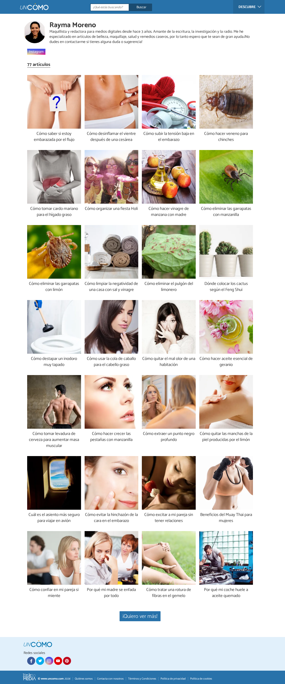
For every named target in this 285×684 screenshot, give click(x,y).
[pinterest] (67, 661)
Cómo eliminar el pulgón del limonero (169, 287)
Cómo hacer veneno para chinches (226, 137)
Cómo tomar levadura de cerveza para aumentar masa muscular (54, 440)
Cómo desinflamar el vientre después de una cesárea (111, 137)
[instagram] (49, 661)
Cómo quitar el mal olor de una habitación (168, 362)
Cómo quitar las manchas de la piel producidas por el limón (226, 437)
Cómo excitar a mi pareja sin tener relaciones (168, 518)
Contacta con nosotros (110, 678)
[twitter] (40, 661)
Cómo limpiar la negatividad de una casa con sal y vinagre (111, 287)
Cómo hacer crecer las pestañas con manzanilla (111, 437)
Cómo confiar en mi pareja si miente (54, 593)
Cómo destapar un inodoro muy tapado (54, 362)
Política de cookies (201, 678)
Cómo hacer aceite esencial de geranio (226, 362)
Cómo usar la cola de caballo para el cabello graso (111, 362)
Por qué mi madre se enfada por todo (111, 593)
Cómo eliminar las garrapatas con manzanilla (226, 212)
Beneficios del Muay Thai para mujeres (226, 518)
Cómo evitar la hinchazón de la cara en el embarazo (111, 518)
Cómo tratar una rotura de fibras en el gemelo (168, 593)
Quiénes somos (84, 678)
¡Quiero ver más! (140, 616)
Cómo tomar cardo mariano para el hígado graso (54, 212)
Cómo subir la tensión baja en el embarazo (168, 137)
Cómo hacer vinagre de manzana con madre (169, 212)
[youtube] (58, 661)
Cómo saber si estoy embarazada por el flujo (54, 137)
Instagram (36, 52)
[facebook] (31, 661)
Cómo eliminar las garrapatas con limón (54, 287)
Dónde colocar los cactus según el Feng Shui (226, 287)
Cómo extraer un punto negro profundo (168, 437)
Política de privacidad (173, 678)
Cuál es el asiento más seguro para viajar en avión (54, 518)
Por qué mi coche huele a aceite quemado (226, 593)
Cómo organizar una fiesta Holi (111, 209)
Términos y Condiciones (142, 678)
